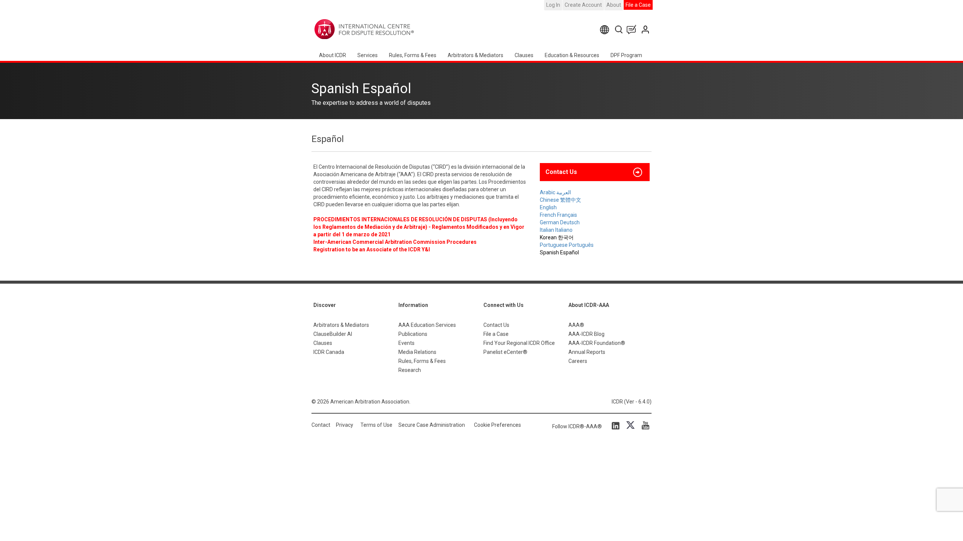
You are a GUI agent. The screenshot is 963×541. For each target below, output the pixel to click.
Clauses (524, 55)
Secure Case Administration (431, 425)
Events (406, 343)
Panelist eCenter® (505, 352)
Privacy (344, 425)
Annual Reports (586, 352)
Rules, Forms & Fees (412, 55)
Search (619, 29)
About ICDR (332, 55)
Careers (577, 361)
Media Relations (417, 352)
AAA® (576, 325)
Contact (320, 425)
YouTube (643, 425)
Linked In (617, 425)
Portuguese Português (567, 245)
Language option (606, 29)
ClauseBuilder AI (332, 334)
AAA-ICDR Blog (586, 334)
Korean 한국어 (557, 237)
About (613, 5)
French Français (558, 215)
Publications (412, 334)
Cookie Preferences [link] (497, 425)
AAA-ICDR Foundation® (596, 343)
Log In (553, 5)
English (548, 207)
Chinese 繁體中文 (560, 200)
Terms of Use (376, 425)
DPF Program (626, 55)
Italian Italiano (556, 230)
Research (409, 370)
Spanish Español (559, 252)
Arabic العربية (555, 192)
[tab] (595, 172)
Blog (633, 29)
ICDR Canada (328, 352)
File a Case (638, 5)
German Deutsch (560, 222)
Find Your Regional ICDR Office (519, 343)
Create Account (583, 5)
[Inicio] (387, 29)
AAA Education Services (427, 325)
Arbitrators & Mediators (341, 325)
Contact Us (646, 29)
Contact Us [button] (561, 171)
